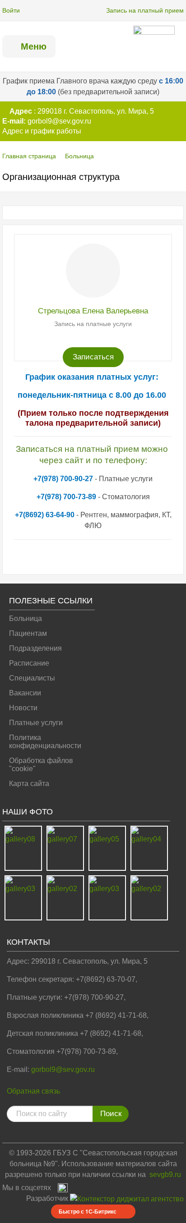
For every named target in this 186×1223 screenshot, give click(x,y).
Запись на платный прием (145, 10)
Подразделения (35, 648)
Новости (23, 708)
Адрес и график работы (41, 131)
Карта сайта (29, 783)
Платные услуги (36, 722)
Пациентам (28, 633)
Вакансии (25, 693)
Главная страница (29, 156)
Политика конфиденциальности (45, 741)
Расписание (29, 663)
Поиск (110, 1113)
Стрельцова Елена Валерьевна (93, 311)
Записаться (93, 357)
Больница (79, 156)
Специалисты (32, 678)
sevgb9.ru (165, 1174)
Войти (11, 10)
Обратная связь (33, 1091)
